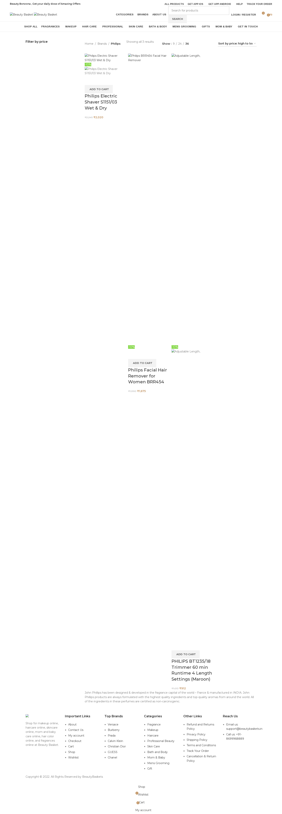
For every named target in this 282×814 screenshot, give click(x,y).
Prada (112, 735)
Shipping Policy (197, 740)
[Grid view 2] (198, 43)
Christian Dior (117, 746)
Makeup (152, 730)
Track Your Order (198, 751)
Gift (149, 768)
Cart (71, 746)
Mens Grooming (158, 763)
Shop (71, 752)
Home (89, 43)
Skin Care (153, 746)
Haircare (153, 735)
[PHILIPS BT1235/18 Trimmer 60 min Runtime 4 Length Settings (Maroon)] (192, 199)
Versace (113, 724)
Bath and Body (157, 752)
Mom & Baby (156, 757)
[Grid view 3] (204, 43)
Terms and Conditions (201, 745)
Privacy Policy (196, 734)
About (72, 724)
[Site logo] (22, 14)
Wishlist (73, 757)
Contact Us (75, 730)
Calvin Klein (115, 741)
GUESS (112, 752)
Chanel (112, 757)
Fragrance (154, 724)
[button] (99, 89)
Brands (102, 43)
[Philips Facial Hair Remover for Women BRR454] (149, 199)
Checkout (74, 741)
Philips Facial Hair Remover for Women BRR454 (147, 376)
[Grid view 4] (210, 43)
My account (76, 735)
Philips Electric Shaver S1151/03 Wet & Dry (101, 102)
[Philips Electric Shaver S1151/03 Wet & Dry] (105, 57)
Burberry (114, 730)
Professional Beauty (160, 741)
